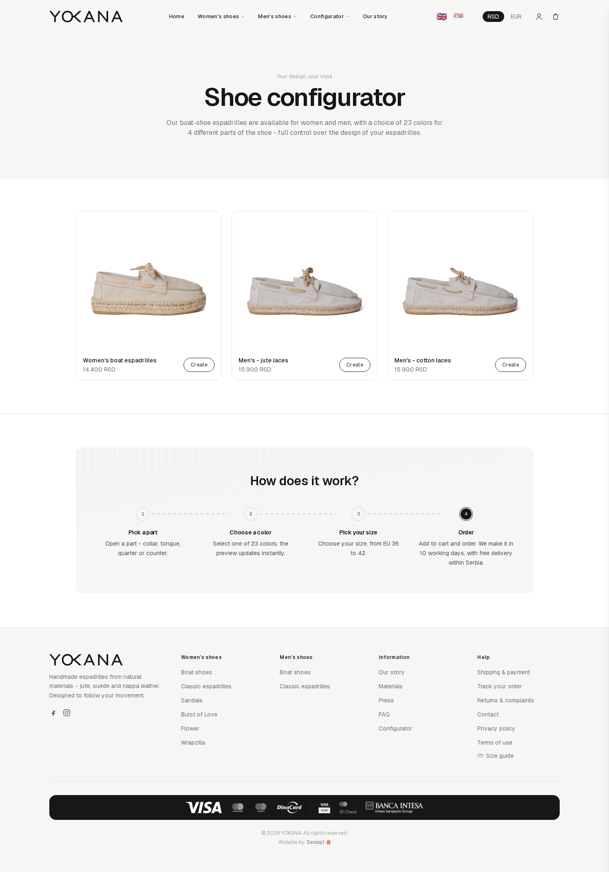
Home (176, 16)
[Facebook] (53, 713)
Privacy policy (496, 728)
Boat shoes (196, 672)
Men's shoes (274, 16)
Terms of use (494, 742)
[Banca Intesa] (394, 807)
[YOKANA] (86, 16)
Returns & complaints (505, 700)
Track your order (499, 686)
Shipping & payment (503, 672)
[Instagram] (67, 713)
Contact (488, 714)
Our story (375, 16)
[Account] (539, 16)
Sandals (192, 700)
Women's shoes (218, 16)
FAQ (384, 714)
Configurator (327, 16)
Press (386, 700)
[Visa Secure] (324, 807)
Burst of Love (199, 714)
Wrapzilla (193, 742)
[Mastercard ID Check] (348, 807)
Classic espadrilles (206, 686)
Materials (391, 686)
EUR (516, 16)
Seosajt (315, 842)
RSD (493, 16)
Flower (190, 728)
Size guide (500, 755)
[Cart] (555, 16)
